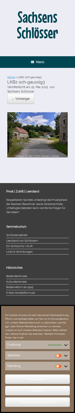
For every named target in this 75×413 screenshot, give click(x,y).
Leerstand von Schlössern (22, 240)
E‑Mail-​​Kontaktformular (20, 292)
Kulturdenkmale (16, 281)
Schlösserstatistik (17, 235)
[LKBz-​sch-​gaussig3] (37, 156)
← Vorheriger (21, 98)
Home (11, 77)
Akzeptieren (37, 379)
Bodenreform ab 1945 (19, 287)
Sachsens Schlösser (20, 91)
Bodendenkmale (16, 276)
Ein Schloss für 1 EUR (19, 246)
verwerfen (37, 391)
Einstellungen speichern (37, 402)
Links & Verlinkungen (19, 251)
